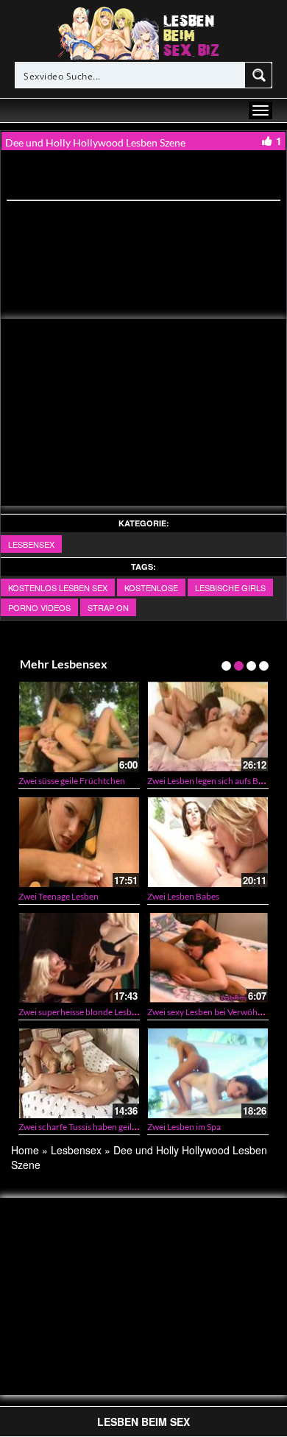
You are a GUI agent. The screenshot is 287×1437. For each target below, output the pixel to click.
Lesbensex (31, 544)
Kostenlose (151, 587)
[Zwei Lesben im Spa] (208, 1073)
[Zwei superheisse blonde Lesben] (79, 957)
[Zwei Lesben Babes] (208, 842)
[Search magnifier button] (259, 75)
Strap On (108, 607)
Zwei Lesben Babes (183, 896)
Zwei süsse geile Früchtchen (71, 780)
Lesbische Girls (230, 587)
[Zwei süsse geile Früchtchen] (79, 726)
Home (25, 1150)
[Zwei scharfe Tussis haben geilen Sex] (79, 1073)
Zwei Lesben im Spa (184, 1126)
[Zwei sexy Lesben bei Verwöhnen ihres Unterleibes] (208, 957)
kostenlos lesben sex (57, 587)
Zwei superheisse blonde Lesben (79, 1011)
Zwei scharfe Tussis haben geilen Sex (87, 1126)
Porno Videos (39, 607)
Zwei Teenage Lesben (58, 896)
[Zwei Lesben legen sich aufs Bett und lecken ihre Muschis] (208, 726)
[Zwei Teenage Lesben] (79, 842)
